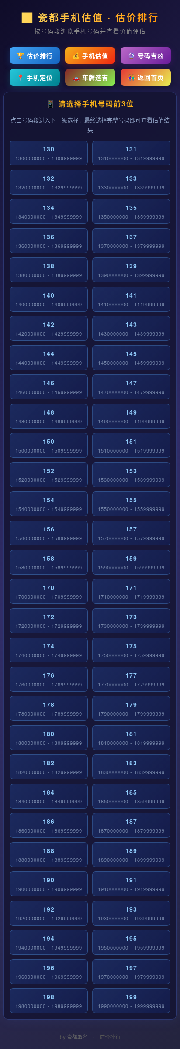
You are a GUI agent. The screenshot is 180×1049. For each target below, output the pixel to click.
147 (131, 386)
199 (131, 1000)
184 (48, 796)
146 (48, 386)
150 (48, 445)
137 (131, 240)
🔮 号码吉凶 (146, 55)
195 (131, 942)
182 (48, 766)
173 (131, 620)
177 (131, 679)
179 (131, 708)
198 (48, 1000)
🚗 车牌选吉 (90, 77)
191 (131, 883)
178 (48, 708)
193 (131, 913)
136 (48, 240)
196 (48, 971)
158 (48, 562)
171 (131, 591)
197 (131, 971)
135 (131, 211)
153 (131, 474)
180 (48, 737)
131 (131, 152)
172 (48, 620)
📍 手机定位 (35, 77)
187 (131, 825)
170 (48, 591)
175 (131, 649)
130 (48, 152)
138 (48, 269)
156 (48, 533)
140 (48, 299)
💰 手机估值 (90, 55)
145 (131, 357)
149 (131, 416)
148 (48, 416)
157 (131, 533)
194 (48, 942)
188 (48, 854)
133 (131, 182)
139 (131, 269)
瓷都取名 (77, 1036)
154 (48, 503)
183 (131, 766)
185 (131, 796)
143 (131, 328)
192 (48, 913)
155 (131, 503)
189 (131, 854)
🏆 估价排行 (35, 55)
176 (48, 679)
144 (48, 357)
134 (48, 211)
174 (48, 649)
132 (48, 182)
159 (131, 562)
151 (131, 445)
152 (48, 474)
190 (48, 883)
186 (48, 825)
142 (48, 328)
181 (131, 737)
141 (131, 299)
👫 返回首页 (146, 77)
